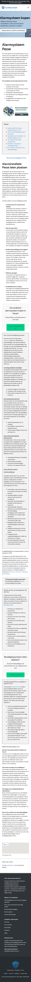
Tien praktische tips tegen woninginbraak (14, 141)
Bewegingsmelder (8, 605)
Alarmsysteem (10, 970)
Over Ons (11, 973)
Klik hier (22, 581)
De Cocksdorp (8, 925)
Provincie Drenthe (16, 687)
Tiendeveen (18, 572)
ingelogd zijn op (11, 865)
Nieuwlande (7, 574)
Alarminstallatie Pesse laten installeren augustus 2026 (15, 129)
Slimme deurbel (8, 912)
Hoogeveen (7, 341)
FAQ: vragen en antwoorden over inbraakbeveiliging (16, 149)
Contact (5, 973)
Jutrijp (5, 933)
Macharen (6, 930)
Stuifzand (12, 572)
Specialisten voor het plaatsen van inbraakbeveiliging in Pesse (16, 137)
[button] (16, 158)
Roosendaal (7, 927)
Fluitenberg (25, 572)
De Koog (6, 922)
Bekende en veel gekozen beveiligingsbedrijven (14, 145)
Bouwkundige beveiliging (10, 909)
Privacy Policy (24, 973)
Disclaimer (16, 973)
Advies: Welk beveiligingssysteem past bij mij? (16, 133)
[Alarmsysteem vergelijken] (9, 7)
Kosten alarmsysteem (10, 914)
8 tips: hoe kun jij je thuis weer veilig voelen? (13, 906)
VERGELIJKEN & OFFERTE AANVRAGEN (13, 31)
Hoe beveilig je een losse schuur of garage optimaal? (15, 901)
